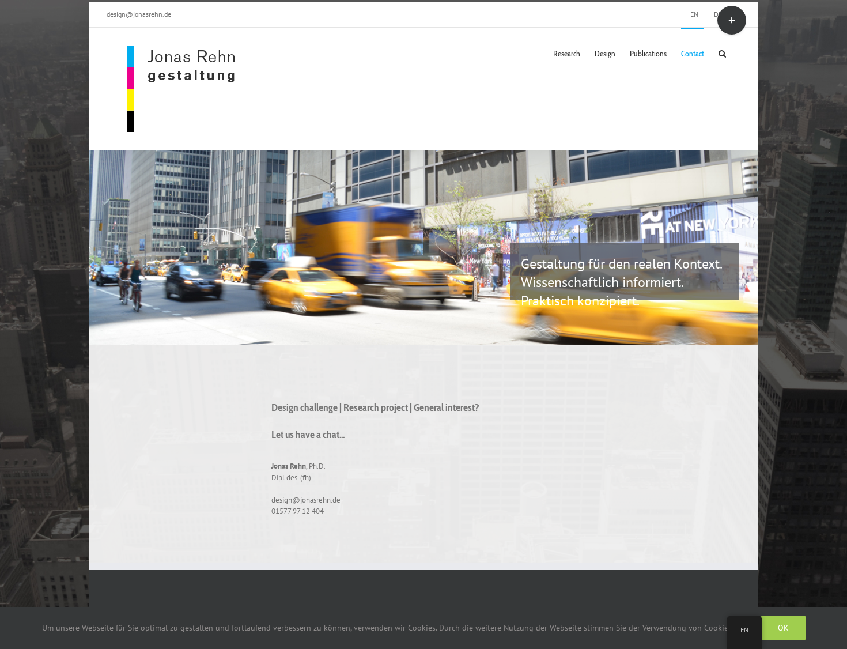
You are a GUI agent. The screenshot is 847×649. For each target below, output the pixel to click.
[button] (722, 52)
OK (783, 627)
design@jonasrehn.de (139, 14)
